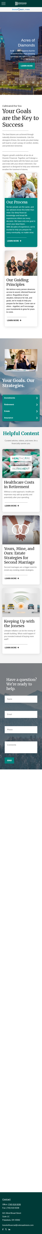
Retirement (9, 405)
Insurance (8, 418)
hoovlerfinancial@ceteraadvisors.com (17, 1225)
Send (9, 760)
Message (8, 739)
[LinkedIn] (9, 1230)
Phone (7, 724)
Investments (9, 398)
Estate (7, 411)
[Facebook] (2, 1230)
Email (7, 709)
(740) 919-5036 (14, 1204)
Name (7, 694)
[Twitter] (6, 1230)
